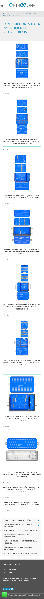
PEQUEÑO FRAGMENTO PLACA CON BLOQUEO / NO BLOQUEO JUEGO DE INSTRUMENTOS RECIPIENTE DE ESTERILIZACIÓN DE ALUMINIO (22, 86)
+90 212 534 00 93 (9, 572)
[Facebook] (4, 589)
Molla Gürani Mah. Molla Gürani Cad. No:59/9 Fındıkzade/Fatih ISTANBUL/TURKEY (19, 579)
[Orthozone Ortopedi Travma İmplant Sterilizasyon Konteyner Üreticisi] (22, 5)
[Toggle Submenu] (38, 520)
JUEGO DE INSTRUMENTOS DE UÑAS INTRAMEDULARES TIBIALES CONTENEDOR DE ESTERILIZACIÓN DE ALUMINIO (22, 489)
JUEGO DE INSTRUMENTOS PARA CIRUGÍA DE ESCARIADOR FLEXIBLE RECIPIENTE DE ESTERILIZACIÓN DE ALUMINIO (22, 474)
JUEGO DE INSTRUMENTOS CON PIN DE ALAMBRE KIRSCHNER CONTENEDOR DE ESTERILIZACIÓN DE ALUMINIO (22, 419)
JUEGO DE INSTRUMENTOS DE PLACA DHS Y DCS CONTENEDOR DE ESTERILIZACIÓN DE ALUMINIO (22, 196)
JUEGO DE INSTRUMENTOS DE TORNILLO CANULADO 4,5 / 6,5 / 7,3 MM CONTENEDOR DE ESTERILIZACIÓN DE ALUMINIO (22, 363)
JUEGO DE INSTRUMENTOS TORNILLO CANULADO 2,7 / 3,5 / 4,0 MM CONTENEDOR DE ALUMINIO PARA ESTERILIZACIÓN (22, 307)
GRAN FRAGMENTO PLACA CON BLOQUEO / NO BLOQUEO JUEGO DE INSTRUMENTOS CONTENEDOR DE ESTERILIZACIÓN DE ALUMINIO (22, 141)
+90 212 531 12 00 (9, 569)
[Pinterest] (6, 589)
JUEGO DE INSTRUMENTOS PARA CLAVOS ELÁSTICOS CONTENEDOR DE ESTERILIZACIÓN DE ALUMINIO (22, 503)
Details (6, 94)
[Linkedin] (9, 589)
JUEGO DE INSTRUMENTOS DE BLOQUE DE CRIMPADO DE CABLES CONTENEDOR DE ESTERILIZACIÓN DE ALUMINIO (22, 251)
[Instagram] (12, 589)
